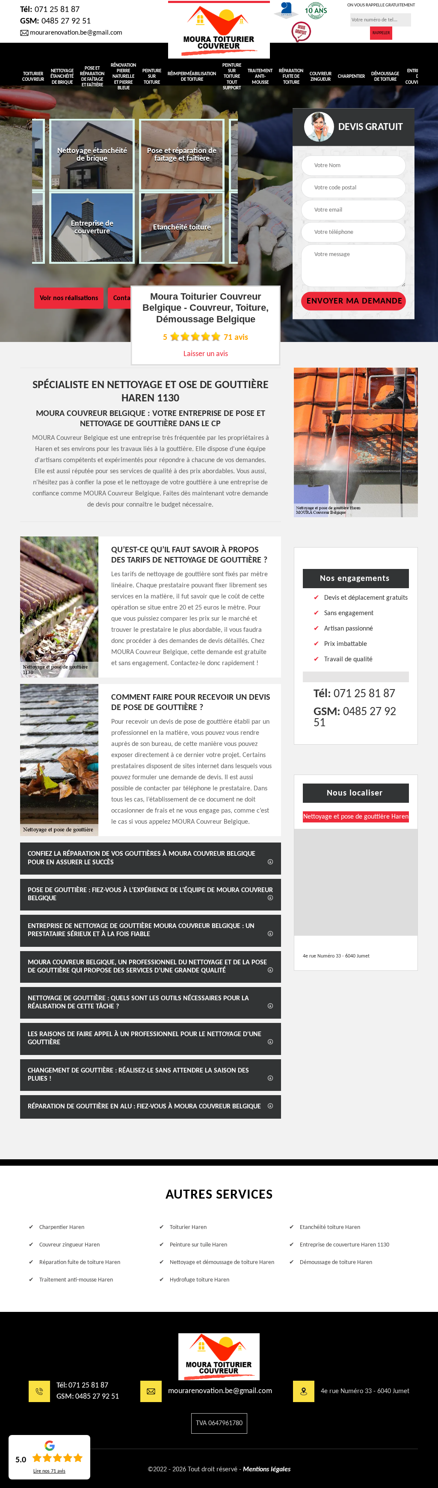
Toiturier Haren (188, 1227)
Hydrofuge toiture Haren (199, 1280)
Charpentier (351, 76)
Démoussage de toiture (385, 77)
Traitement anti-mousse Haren (76, 1280)
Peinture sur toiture (151, 77)
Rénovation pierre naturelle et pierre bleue (123, 77)
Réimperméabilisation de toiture (192, 77)
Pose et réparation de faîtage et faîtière (92, 77)
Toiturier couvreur (33, 77)
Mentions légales (266, 1469)
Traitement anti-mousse (260, 77)
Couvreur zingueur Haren (69, 1245)
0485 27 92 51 (55, 21)
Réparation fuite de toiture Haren (79, 1262)
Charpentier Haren (61, 1227)
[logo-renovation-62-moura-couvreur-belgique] (219, 1356)
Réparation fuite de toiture (291, 77)
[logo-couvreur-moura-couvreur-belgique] (219, 30)
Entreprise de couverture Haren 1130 (344, 1245)
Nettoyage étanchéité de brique (62, 77)
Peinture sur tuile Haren (198, 1245)
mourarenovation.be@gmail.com (76, 32)
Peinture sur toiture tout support (231, 77)
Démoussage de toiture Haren (336, 1262)
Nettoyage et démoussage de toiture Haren (222, 1262)
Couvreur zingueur (320, 77)
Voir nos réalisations (69, 298)
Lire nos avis (49, 1471)
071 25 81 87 (50, 10)
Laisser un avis (205, 354)
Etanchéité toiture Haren (330, 1227)
